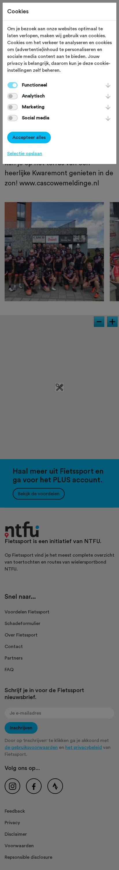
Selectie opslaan (24, 153)
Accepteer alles (29, 137)
